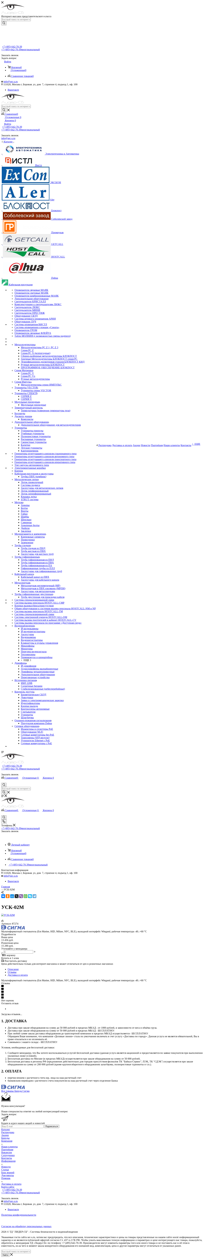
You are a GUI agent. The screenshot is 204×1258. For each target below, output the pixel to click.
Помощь (5, 1178)
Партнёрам (7, 1149)
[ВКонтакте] (3, 896)
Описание (13, 969)
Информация (8, 1161)
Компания (6, 1141)
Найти (5, 1255)
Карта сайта (7, 1186)
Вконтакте (13, 89)
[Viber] (21, 896)
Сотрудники (8, 1155)
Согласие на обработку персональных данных (26, 1226)
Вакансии (6, 1152)
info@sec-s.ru (11, 81)
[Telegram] (34, 896)
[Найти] (4, 23)
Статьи (5, 1169)
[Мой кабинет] (2, 781)
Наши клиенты (9, 1146)
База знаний (7, 1172)
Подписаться (51, 1126)
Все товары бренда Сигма (15, 1091)
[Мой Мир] (12, 896)
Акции (5, 1135)
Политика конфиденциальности (18, 1215)
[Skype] (30, 896)
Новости (6, 1166)
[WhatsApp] (25, 896)
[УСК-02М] (8, 915)
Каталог (5, 1129)
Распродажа (7, 1132)
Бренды (5, 1138)
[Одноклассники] (8, 896)
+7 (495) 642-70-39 (12, 46)
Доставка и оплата (18, 975)
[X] (16, 896)
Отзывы (12, 972)
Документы (7, 1175)
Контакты (6, 1158)
